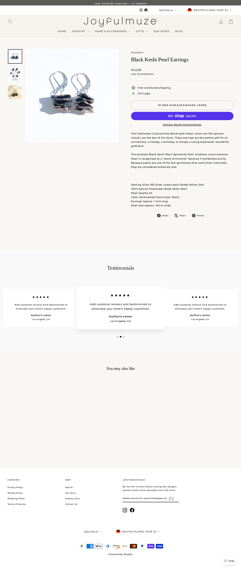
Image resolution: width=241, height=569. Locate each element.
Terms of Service (17, 504)
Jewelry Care (72, 498)
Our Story (161, 31)
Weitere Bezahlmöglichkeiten (182, 124)
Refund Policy (15, 493)
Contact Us (71, 504)
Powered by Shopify (120, 554)
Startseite (136, 52)
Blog (179, 31)
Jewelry (79, 31)
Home (62, 31)
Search (69, 487)
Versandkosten (145, 74)
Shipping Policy (16, 498)
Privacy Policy (15, 487)
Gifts (140, 31)
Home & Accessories (111, 31)
